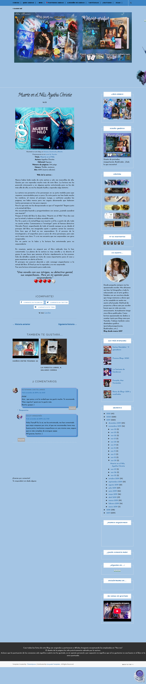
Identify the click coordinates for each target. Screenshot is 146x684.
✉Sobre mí (17, 9)
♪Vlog (118, 3)
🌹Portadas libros (55, 3)
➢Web (40, 3)
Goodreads (52, 151)
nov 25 (113, 432)
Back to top (127, 664)
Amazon (46, 151)
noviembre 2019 (115, 426)
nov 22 (113, 435)
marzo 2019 (113, 500)
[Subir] (139, 676)
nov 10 (113, 457)
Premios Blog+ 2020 (121, 358)
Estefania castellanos (33, 390)
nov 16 (113, 448)
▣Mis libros (28, 3)
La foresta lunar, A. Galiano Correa (51, 368)
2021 (108, 414)
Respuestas (23, 410)
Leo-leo (48, 313)
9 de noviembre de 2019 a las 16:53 (33, 393)
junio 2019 (113, 491)
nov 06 (113, 472)
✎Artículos (93, 3)
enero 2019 (113, 507)
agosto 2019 (114, 485)
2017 (108, 513)
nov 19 (113, 445)
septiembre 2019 (115, 482)
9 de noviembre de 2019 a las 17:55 (37, 419)
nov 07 (113, 469)
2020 (108, 417)
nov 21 (113, 439)
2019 (108, 420)
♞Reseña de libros (76, 3)
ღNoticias (107, 3)
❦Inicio (16, 3)
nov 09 (113, 460)
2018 (108, 510)
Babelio (60, 151)
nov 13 (113, 454)
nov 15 (113, 451)
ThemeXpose (31, 664)
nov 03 (113, 475)
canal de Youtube (51, 154)
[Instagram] (118, 571)
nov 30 (113, 429)
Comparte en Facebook (33, 302)
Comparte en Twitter (59, 302)
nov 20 (113, 442)
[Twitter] (116, 571)
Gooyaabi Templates (53, 664)
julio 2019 (112, 488)
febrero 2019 (114, 503)
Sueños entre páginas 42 (25, 361)
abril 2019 (113, 497)
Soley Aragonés (34, 416)
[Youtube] (120, 571)
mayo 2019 (113, 494)
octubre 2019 (114, 478)
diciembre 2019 (115, 423)
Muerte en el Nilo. (47, 157)
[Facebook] (115, 571)
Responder (72, 408)
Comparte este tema (46, 307)
